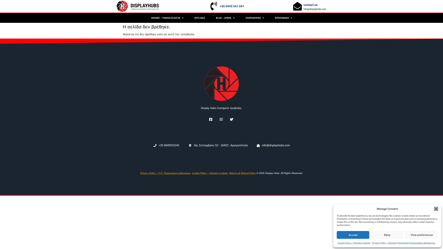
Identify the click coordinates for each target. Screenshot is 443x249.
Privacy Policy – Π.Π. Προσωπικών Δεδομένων (165, 173)
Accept (353, 235)
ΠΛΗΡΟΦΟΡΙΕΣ (253, 18)
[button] (436, 209)
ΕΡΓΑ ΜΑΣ (200, 18)
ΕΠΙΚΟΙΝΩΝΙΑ (282, 18)
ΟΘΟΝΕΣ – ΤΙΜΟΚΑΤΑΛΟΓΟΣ (165, 18)
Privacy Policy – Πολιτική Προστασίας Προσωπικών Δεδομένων (403, 243)
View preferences (421, 235)
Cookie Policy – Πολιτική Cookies (354, 243)
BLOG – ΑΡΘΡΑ (223, 18)
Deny (387, 235)
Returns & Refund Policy (242, 173)
